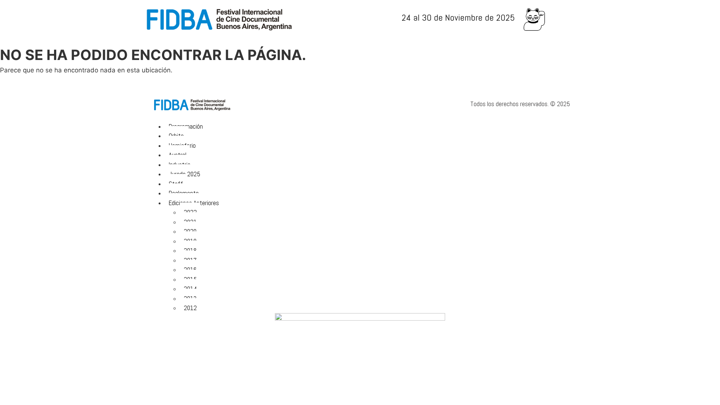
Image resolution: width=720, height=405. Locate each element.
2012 (190, 308)
